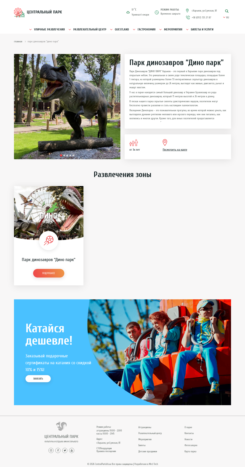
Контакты (189, 433)
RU (227, 17)
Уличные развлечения (49, 29)
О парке (188, 427)
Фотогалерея (191, 445)
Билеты (141, 445)
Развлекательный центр (89, 29)
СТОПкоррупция (104, 448)
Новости (188, 439)
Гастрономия (146, 29)
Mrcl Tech (153, 464)
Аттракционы (144, 427)
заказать (38, 378)
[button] (61, 155)
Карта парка (190, 451)
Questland (122, 29)
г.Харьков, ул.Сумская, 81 (204, 10)
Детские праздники (147, 451)
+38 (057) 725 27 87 (201, 17)
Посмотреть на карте (175, 149)
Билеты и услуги (202, 29)
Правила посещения (106, 451)
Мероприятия (173, 29)
